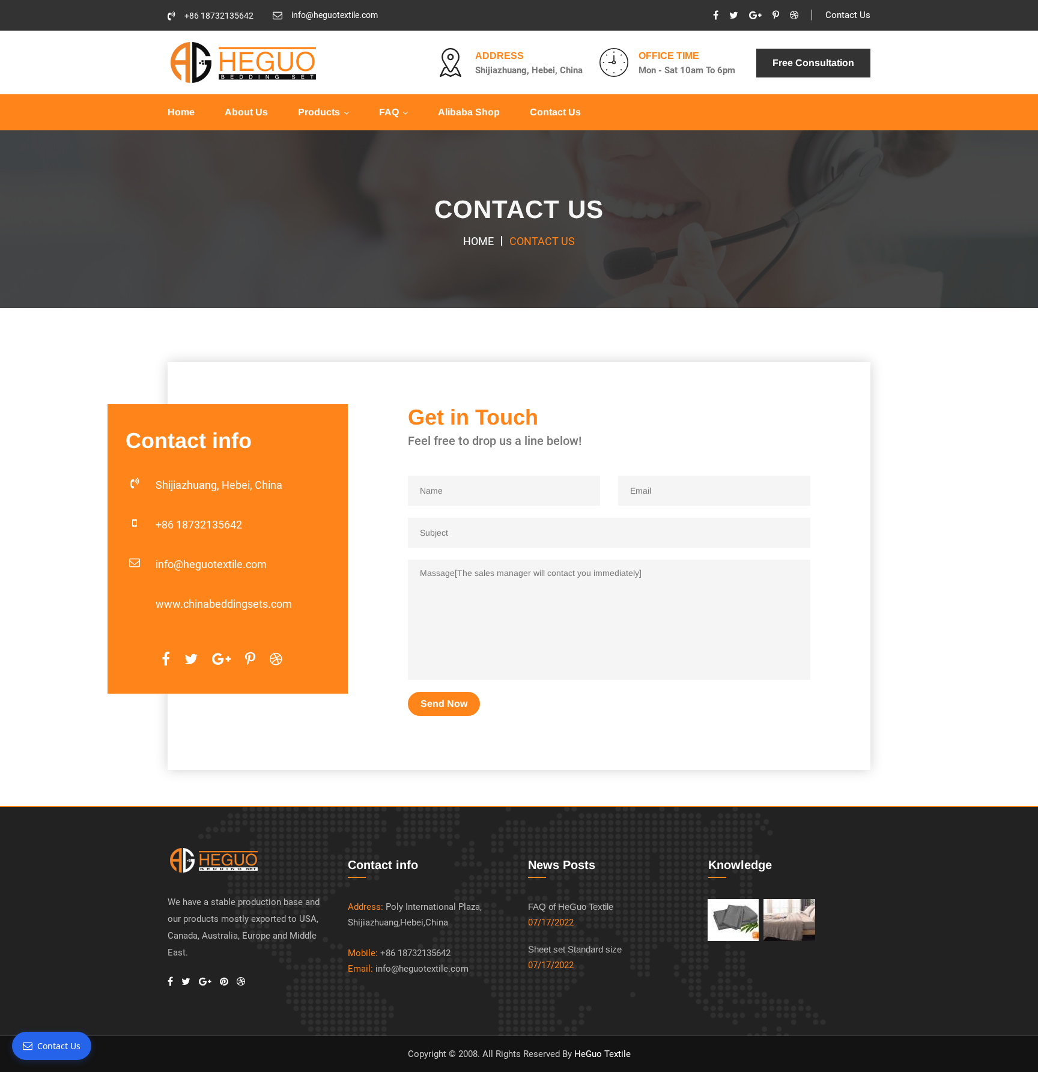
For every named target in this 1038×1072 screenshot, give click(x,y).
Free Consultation (813, 63)
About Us (246, 112)
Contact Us (847, 15)
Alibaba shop (469, 112)
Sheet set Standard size (575, 949)
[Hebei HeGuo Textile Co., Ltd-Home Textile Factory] (243, 61)
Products (319, 112)
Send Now (443, 703)
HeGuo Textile (602, 1054)
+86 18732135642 (218, 15)
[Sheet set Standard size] (789, 920)
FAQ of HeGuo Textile (570, 906)
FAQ (389, 112)
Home (181, 112)
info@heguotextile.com (334, 15)
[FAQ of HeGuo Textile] (733, 920)
